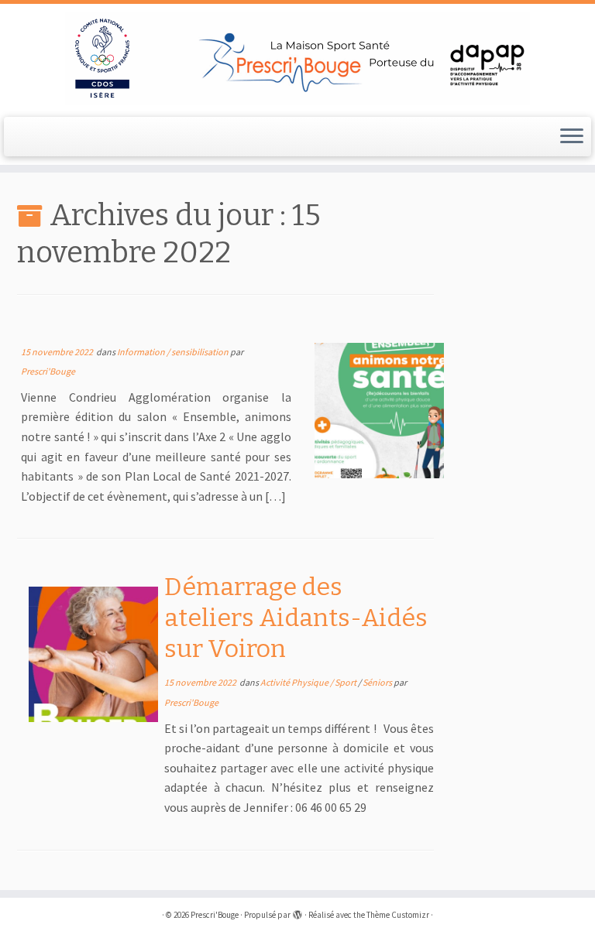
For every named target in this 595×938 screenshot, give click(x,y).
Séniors (378, 682)
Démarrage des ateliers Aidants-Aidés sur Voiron (296, 617)
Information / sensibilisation (173, 352)
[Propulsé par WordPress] (297, 911)
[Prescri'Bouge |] (297, 58)
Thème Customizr (397, 914)
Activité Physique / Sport (309, 682)
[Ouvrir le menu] (571, 137)
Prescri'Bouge (48, 371)
